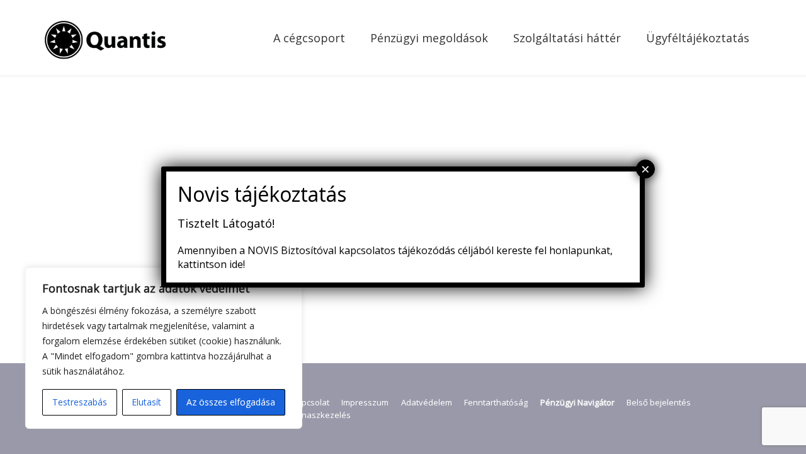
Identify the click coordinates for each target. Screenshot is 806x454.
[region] (163, 348)
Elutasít (146, 402)
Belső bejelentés (659, 402)
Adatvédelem (426, 402)
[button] (355, 38)
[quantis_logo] (107, 38)
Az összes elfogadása (230, 402)
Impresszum (365, 402)
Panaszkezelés (321, 415)
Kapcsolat (310, 402)
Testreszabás (79, 402)
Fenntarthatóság (496, 402)
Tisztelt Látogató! (226, 223)
